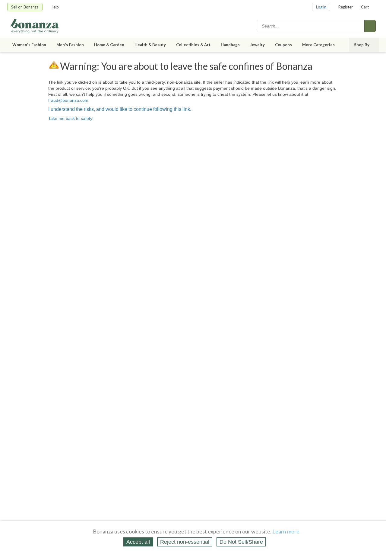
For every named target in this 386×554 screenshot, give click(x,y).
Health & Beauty (150, 44)
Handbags (230, 44)
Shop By (361, 44)
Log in (321, 7)
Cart (365, 7)
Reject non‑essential (184, 542)
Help (55, 7)
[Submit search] (370, 26)
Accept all (138, 542)
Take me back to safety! (70, 118)
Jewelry (257, 44)
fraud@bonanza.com (68, 100)
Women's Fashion (29, 44)
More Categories (318, 44)
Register (345, 7)
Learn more (285, 531)
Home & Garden (109, 44)
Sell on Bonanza (25, 7)
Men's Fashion (70, 44)
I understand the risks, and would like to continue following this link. (119, 109)
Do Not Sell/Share (241, 542)
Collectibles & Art (193, 44)
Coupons (283, 44)
